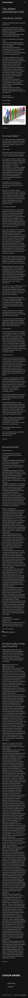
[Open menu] (25, 2)
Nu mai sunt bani (10, 447)
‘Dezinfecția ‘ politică (12, 18)
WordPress (23, 995)
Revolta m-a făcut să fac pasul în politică (13, 644)
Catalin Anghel (7, 2)
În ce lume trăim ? (10, 136)
